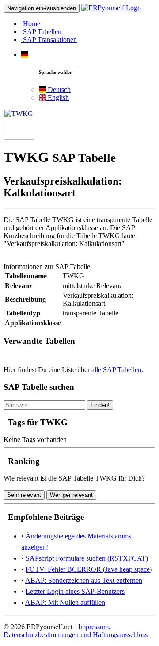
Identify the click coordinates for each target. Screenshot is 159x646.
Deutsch (58, 89)
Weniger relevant (71, 495)
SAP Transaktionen (49, 39)
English (57, 97)
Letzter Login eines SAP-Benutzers (75, 591)
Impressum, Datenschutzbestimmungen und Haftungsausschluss (76, 630)
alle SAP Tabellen (116, 369)
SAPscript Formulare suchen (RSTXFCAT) (87, 558)
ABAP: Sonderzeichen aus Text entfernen (83, 580)
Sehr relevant (24, 495)
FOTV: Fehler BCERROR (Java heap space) (89, 569)
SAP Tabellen (41, 31)
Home (30, 23)
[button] (24, 54)
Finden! (100, 405)
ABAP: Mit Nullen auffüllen (65, 602)
